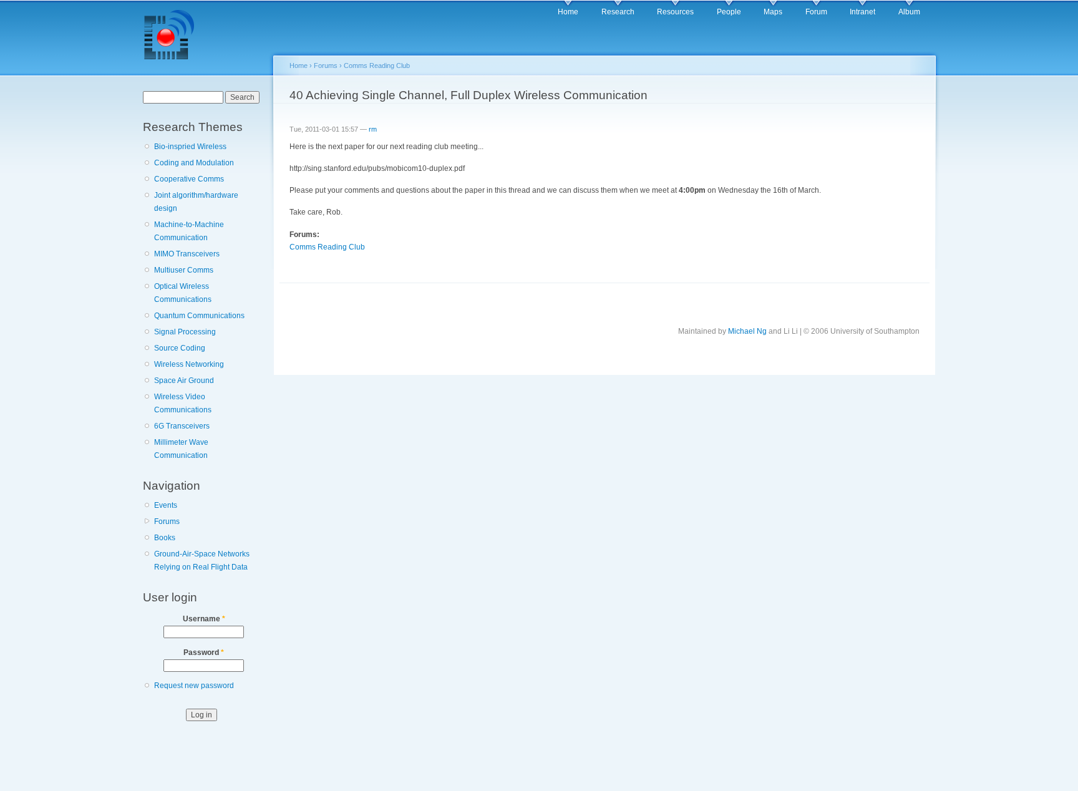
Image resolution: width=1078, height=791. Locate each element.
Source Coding (179, 348)
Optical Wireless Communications (182, 293)
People (729, 11)
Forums (167, 521)
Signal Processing (185, 332)
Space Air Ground (184, 380)
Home (568, 11)
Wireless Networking (189, 364)
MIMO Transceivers (187, 254)
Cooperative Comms (189, 179)
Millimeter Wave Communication (181, 449)
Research (617, 11)
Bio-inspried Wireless (190, 146)
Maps (773, 11)
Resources (675, 11)
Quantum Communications (199, 315)
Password (203, 652)
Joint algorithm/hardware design (196, 202)
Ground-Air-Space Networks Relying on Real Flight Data (202, 560)
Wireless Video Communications (182, 403)
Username (204, 618)
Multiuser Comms (183, 270)
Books (164, 537)
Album (909, 11)
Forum (816, 11)
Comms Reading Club (377, 65)
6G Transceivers (182, 426)
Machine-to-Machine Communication (189, 231)
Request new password (194, 685)
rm (373, 129)
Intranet (862, 11)
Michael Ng (747, 331)
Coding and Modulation (194, 162)
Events (165, 505)
